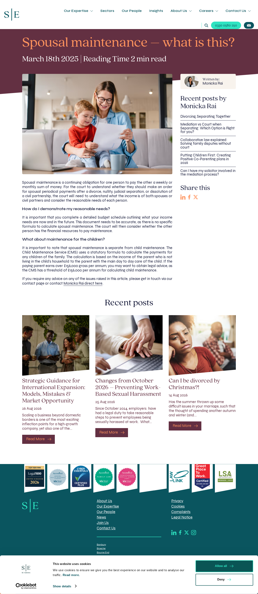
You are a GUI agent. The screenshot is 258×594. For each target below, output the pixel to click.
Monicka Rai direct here (82, 283)
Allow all (221, 566)
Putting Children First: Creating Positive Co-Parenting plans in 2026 (205, 159)
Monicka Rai (213, 81)
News (101, 517)
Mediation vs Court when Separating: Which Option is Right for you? (207, 128)
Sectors (107, 11)
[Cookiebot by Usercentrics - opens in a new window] (26, 586)
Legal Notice (181, 517)
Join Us (103, 523)
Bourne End (103, 552)
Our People (132, 11)
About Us (179, 11)
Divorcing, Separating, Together (205, 116)
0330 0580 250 (226, 25)
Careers (206, 11)
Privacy (177, 501)
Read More (35, 439)
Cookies (178, 506)
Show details (62, 586)
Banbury (101, 544)
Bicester (101, 548)
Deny (221, 579)
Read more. (72, 575)
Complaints (180, 512)
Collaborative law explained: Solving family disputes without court (205, 144)
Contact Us (236, 11)
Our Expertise (76, 11)
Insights (156, 11)
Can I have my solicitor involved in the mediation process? (207, 173)
